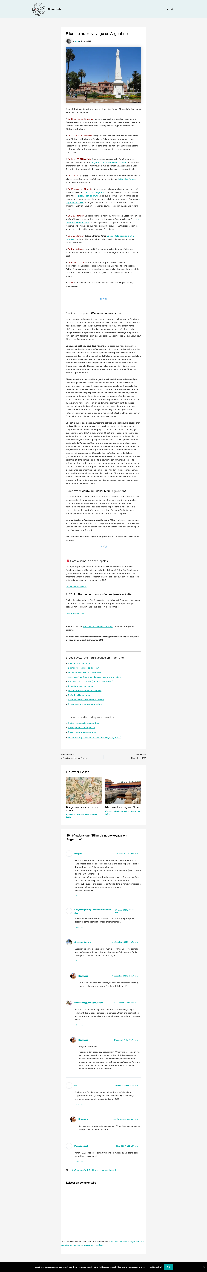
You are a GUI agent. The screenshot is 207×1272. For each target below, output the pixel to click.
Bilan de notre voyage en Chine (122, 807)
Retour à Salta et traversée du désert (86, 699)
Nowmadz (54, 9)
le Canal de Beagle (127, 179)
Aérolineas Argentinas (96, 192)
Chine (133, 811)
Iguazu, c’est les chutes (88, 196)
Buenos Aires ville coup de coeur (83, 668)
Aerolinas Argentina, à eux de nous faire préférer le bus (94, 677)
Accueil (170, 9)
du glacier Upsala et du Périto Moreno (108, 162)
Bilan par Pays (83, 814)
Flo (75, 1085)
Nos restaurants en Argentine (82, 732)
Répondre (79, 896)
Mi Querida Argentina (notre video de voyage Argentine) (94, 737)
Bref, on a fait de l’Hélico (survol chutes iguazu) (90, 681)
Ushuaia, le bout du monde (80, 686)
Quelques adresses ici (76, 586)
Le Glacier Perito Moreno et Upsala (84, 672)
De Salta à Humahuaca (79, 695)
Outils (92, 814)
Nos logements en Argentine (81, 727)
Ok (168, 1267)
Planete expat (81, 1146)
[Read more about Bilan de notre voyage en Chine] (123, 790)
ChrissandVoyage (82, 942)
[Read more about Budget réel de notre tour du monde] (84, 790)
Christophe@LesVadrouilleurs (88, 1003)
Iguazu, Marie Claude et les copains (84, 690)
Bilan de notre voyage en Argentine (85, 704)
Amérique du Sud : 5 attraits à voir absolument (94, 1170)
